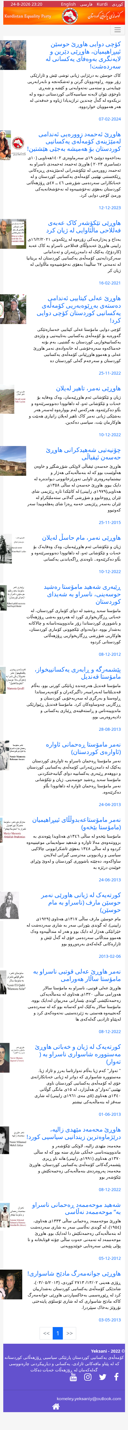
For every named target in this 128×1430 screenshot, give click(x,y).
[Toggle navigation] (117, 30)
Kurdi (102, 4)
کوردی (117, 4)
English (68, 4)
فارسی (86, 4)
